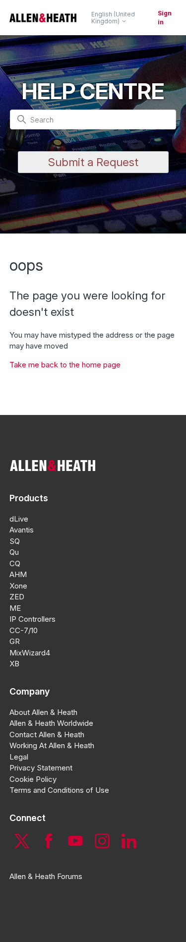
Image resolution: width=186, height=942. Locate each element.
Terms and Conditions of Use (59, 790)
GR (14, 641)
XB (14, 663)
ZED (16, 596)
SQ (14, 541)
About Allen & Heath (43, 712)
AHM (18, 574)
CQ (14, 563)
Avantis (21, 529)
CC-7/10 (23, 630)
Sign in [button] (165, 17)
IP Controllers (32, 619)
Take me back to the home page (65, 364)
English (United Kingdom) (113, 18)
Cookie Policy (33, 779)
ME (15, 608)
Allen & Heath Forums (45, 876)
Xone (18, 585)
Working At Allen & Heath (51, 745)
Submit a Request (93, 162)
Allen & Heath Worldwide (51, 723)
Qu (14, 552)
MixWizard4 (29, 652)
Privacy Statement (40, 767)
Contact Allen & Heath (46, 734)
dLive (18, 519)
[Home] (42, 17)
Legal (18, 757)
